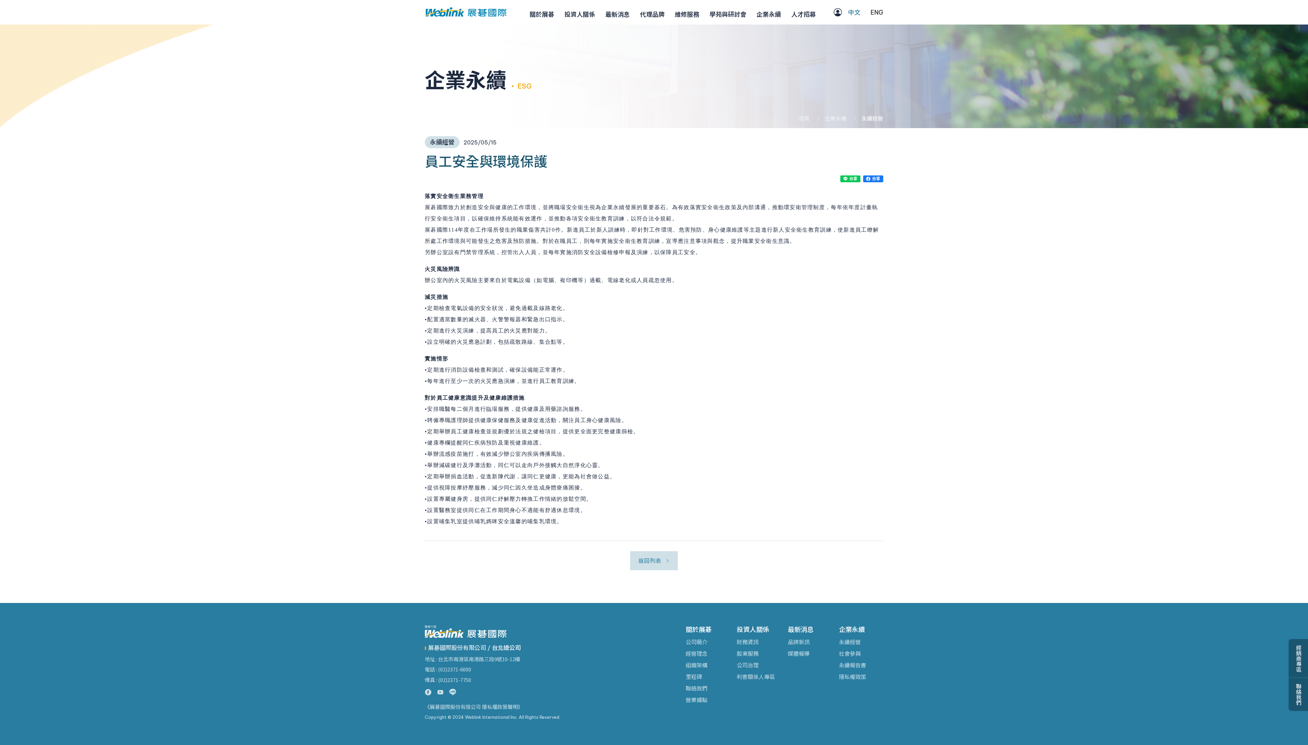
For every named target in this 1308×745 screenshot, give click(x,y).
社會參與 (850, 653)
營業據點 (696, 700)
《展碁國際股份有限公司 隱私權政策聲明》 (474, 707)
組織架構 (696, 665)
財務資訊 (748, 642)
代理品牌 (652, 14)
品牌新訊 (799, 642)
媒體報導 (799, 653)
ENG (877, 12)
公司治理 (748, 665)
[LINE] (452, 692)
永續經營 (850, 642)
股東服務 (748, 653)
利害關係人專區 (756, 676)
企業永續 (769, 14)
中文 (854, 12)
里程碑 (694, 676)
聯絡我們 (696, 688)
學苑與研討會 (728, 14)
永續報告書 (852, 665)
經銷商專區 (1298, 658)
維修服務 (687, 14)
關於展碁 (542, 14)
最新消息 (617, 14)
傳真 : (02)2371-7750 (448, 679)
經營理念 (696, 653)
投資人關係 (579, 14)
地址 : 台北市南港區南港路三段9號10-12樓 (472, 659)
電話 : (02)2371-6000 (448, 669)
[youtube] (440, 692)
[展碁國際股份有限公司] (466, 12)
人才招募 (803, 14)
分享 (852, 178)
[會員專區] (838, 12)
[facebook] (428, 692)
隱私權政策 (852, 676)
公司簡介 (696, 642)
